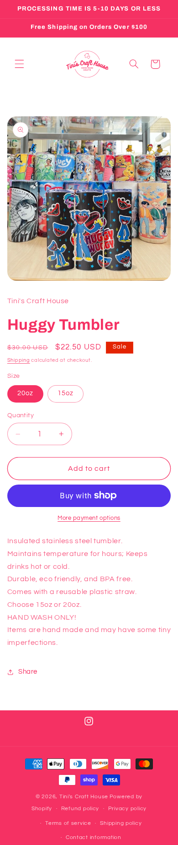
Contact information (93, 837)
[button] (19, 64)
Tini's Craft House (83, 796)
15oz (65, 393)
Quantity (20, 415)
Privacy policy (127, 808)
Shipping (18, 360)
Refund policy (80, 808)
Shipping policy (120, 823)
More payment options (89, 518)
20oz (25, 393)
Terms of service (68, 823)
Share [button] (27, 671)
